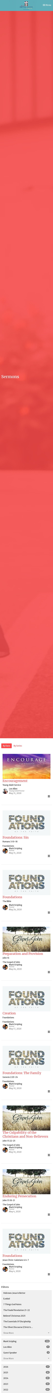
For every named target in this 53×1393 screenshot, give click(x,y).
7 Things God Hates (12, 1304)
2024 (26, 1378)
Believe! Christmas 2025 (14, 1316)
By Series (18, 746)
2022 (26, 1389)
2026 (26, 1367)
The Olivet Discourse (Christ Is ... (18, 1327)
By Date (6, 746)
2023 (26, 1384)
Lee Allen (26, 1347)
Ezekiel (6, 1298)
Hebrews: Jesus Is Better (14, 1293)
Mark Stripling (26, 1341)
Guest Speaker (26, 1352)
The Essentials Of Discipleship (17, 1321)
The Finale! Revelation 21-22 (16, 1310)
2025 (26, 1372)
